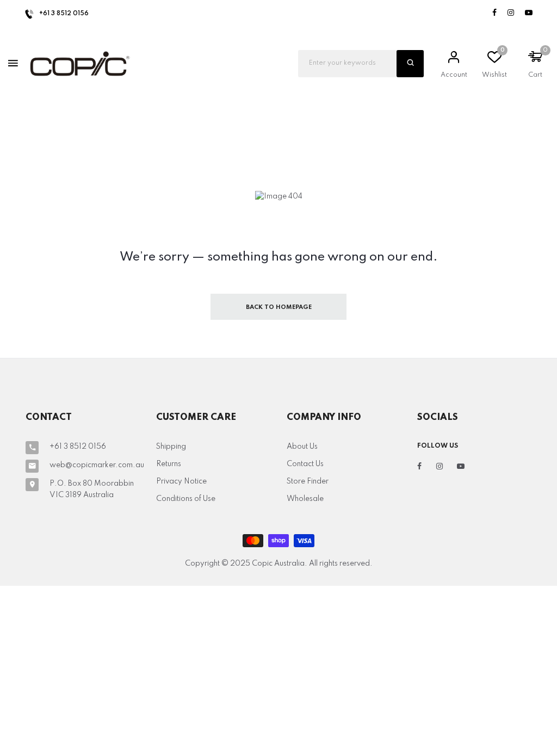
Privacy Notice (181, 481)
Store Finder (308, 481)
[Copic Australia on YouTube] (529, 13)
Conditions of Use (185, 499)
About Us (302, 446)
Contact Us (305, 464)
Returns (168, 464)
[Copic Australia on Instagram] (511, 13)
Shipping (171, 446)
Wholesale (305, 499)
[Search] (410, 63)
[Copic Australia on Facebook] (494, 13)
